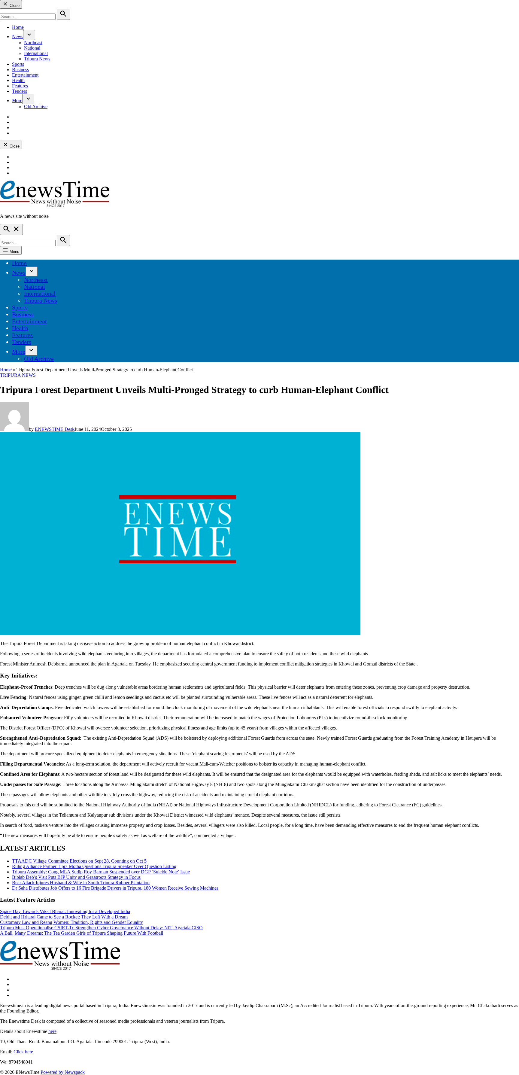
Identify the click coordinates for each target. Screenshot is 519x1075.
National (32, 47)
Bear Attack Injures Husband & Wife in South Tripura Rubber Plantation (81, 882)
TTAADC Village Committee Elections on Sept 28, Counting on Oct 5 (79, 860)
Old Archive (35, 106)
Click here (23, 1051)
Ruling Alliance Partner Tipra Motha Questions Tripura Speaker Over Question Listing (94, 866)
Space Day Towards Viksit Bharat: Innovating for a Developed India (65, 911)
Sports (18, 64)
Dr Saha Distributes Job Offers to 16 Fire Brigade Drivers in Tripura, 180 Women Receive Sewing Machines (115, 888)
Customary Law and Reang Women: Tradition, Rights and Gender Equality (71, 922)
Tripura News (37, 58)
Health (18, 80)
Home (18, 27)
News (17, 36)
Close (14, 5)
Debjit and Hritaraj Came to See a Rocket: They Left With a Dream (64, 916)
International (36, 53)
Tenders (19, 91)
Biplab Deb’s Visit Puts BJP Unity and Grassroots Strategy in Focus (76, 877)
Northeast (33, 42)
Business (20, 69)
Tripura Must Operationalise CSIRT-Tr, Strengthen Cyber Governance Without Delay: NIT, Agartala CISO (101, 927)
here (52, 1031)
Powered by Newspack (63, 1072)
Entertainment (25, 75)
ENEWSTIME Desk (54, 429)
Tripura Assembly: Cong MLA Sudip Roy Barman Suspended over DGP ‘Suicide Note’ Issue (101, 871)
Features (20, 85)
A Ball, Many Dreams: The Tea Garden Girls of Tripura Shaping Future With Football (81, 933)
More (17, 100)
